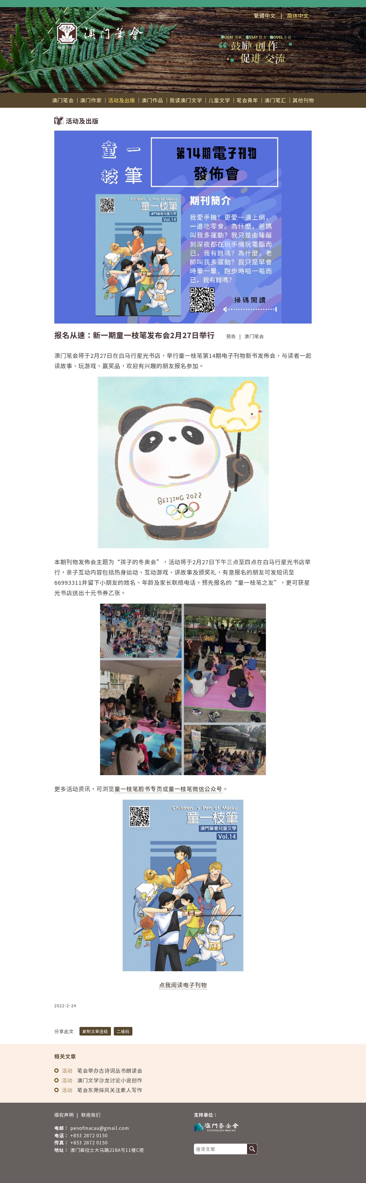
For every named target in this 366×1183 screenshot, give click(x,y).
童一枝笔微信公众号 (195, 789)
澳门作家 (91, 100)
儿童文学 (219, 100)
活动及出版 (121, 100)
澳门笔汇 (275, 100)
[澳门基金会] (250, 1127)
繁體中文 (265, 15)
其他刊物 (303, 100)
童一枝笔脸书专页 (138, 789)
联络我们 (91, 1114)
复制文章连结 (95, 1031)
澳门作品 (152, 100)
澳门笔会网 (100, 35)
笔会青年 (247, 100)
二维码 (123, 1031)
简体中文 (298, 15)
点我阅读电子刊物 (183, 985)
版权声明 (64, 1114)
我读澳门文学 (186, 100)
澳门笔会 (63, 100)
